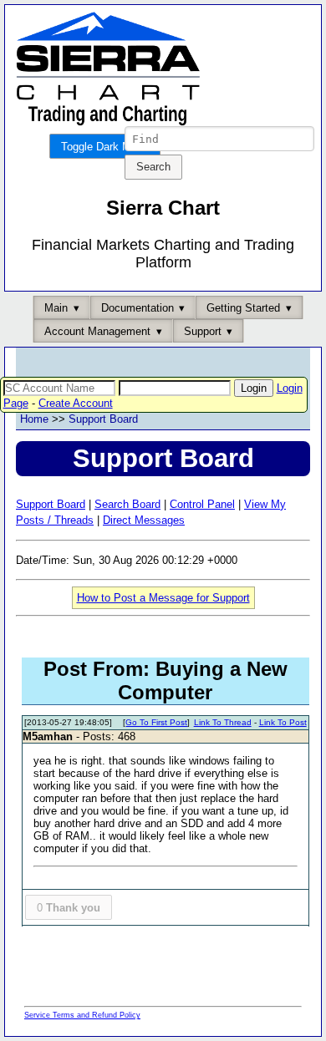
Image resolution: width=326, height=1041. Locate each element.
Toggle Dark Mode (105, 146)
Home (34, 419)
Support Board (103, 419)
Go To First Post (156, 722)
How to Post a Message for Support (163, 598)
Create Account (75, 403)
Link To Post (283, 722)
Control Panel (202, 504)
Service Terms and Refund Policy (82, 1015)
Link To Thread (223, 722)
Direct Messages (144, 520)
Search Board (127, 504)
